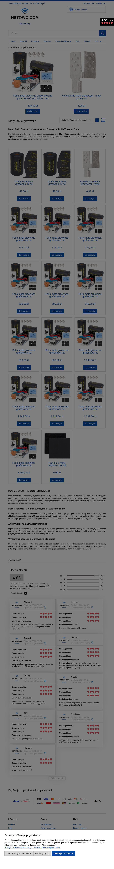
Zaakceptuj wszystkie (63, 853)
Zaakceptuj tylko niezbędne (18, 853)
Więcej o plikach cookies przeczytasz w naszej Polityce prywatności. (32, 848)
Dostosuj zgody (42, 853)
